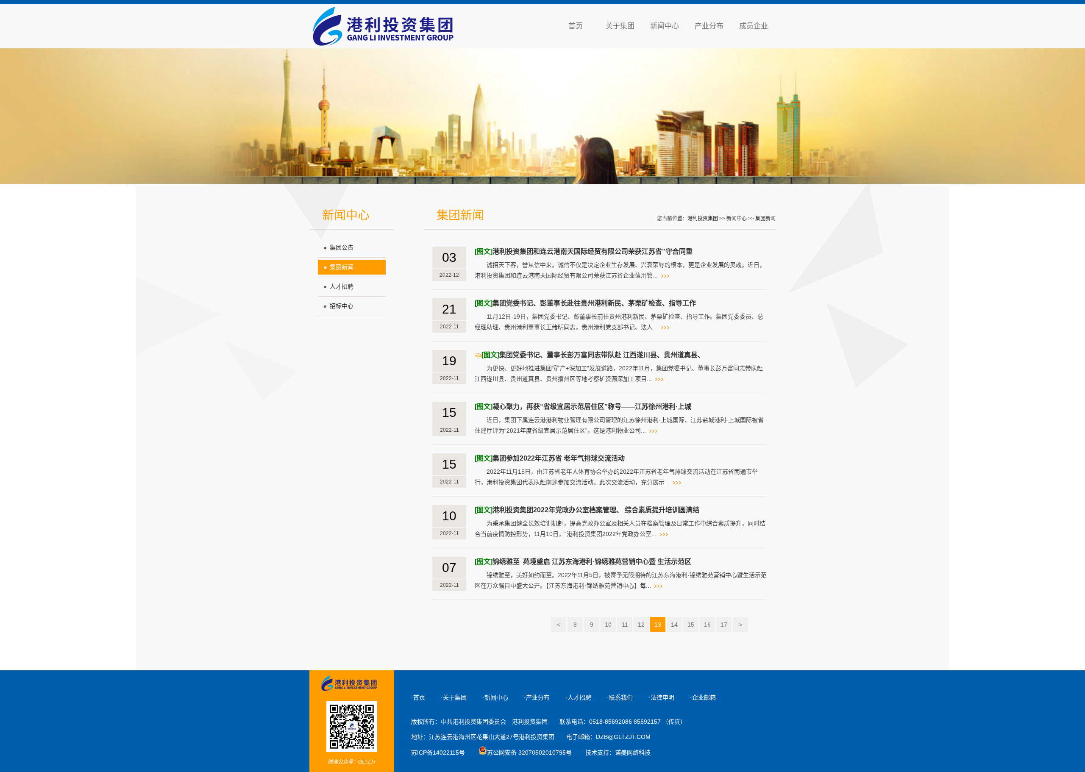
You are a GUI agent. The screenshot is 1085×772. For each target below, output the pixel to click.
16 (707, 624)
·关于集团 (454, 697)
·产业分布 (537, 697)
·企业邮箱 (703, 697)
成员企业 (753, 26)
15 (690, 624)
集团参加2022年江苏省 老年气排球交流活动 (550, 458)
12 (641, 624)
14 (674, 624)
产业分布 (709, 26)
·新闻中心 (495, 697)
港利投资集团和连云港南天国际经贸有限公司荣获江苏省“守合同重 (584, 251)
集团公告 (341, 247)
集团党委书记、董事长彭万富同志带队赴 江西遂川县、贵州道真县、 (592, 354)
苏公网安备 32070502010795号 (529, 752)
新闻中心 (664, 26)
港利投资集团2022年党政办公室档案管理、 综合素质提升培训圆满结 (587, 510)
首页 (575, 26)
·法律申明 (661, 697)
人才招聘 (341, 286)
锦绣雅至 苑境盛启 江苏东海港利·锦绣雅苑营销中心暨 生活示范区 (583, 561)
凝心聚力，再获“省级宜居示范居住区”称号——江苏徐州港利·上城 (583, 406)
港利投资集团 (702, 219)
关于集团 (620, 26)
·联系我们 (620, 697)
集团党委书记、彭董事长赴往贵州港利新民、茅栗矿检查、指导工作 (585, 303)
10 (608, 624)
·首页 (418, 697)
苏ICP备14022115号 (438, 752)
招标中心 (341, 306)
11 (625, 624)
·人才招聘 (578, 697)
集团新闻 (341, 267)
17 (724, 624)
